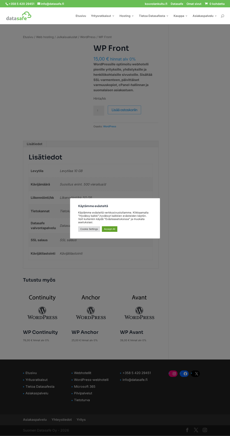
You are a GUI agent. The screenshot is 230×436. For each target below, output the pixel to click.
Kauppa (179, 16)
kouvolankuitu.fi (156, 4)
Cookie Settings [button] (89, 229)
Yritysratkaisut (101, 16)
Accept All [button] (109, 229)
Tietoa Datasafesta (152, 16)
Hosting (124, 16)
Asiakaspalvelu (203, 16)
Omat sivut (194, 4)
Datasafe (177, 4)
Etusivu (81, 16)
